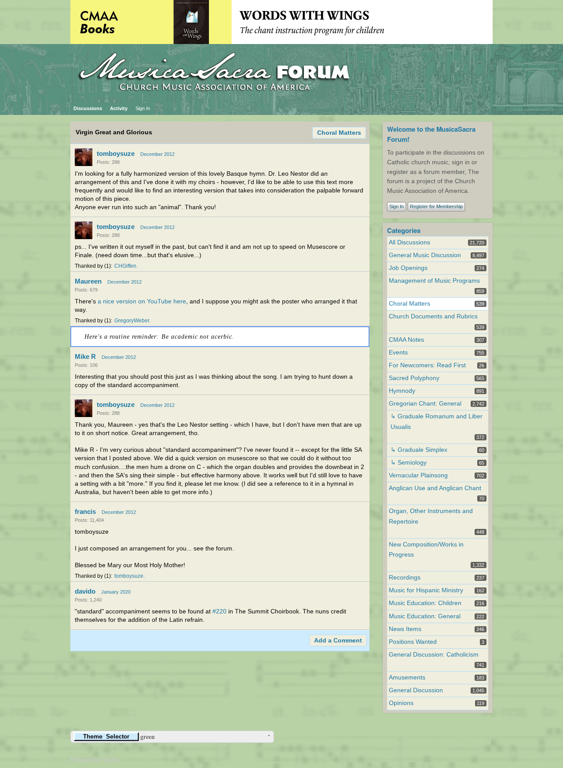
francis (85, 511)
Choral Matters (339, 132)
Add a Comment (338, 640)
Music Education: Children (425, 603)
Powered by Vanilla (94, 760)
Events (398, 352)
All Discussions (409, 242)
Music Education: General (425, 616)
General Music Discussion (425, 255)
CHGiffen (125, 266)
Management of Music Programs (434, 280)
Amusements (407, 677)
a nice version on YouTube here (142, 301)
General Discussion (416, 690)
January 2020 (116, 591)
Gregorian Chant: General (425, 403)
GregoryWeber (131, 320)
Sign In (142, 108)
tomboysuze (116, 153)
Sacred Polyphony (414, 378)
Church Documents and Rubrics (433, 316)
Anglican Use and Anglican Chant (435, 488)
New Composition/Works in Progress (426, 549)
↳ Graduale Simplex (419, 450)
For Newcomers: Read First (427, 365)
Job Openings (408, 268)
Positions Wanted (413, 642)
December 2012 (157, 154)
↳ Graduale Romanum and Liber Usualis (437, 421)
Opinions (401, 703)
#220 (219, 611)
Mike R (85, 356)
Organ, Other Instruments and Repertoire (431, 516)
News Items (405, 629)
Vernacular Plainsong (418, 475)
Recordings (404, 577)
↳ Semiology (409, 462)
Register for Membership (436, 206)
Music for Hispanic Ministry (426, 590)
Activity (119, 108)
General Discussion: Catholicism (434, 654)
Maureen (88, 281)
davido (85, 591)
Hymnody (402, 391)
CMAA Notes (406, 339)
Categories (403, 230)
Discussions (87, 108)
